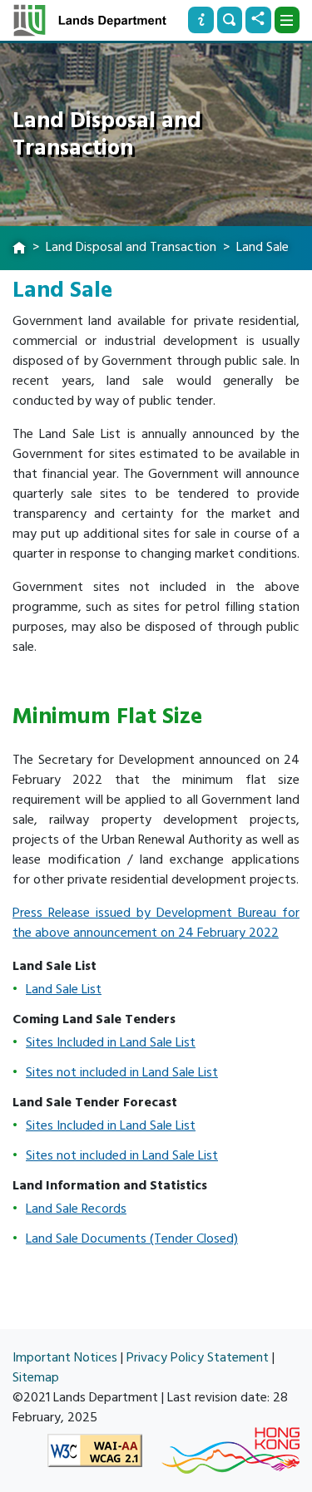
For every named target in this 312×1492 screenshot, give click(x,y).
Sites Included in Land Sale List (111, 1042)
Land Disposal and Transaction (131, 247)
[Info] (200, 20)
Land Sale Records (76, 1208)
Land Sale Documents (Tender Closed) (132, 1238)
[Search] (229, 20)
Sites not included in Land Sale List (122, 1072)
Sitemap (35, 1377)
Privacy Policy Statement (197, 1357)
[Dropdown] (287, 20)
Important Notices (64, 1357)
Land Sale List (64, 989)
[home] (19, 248)
